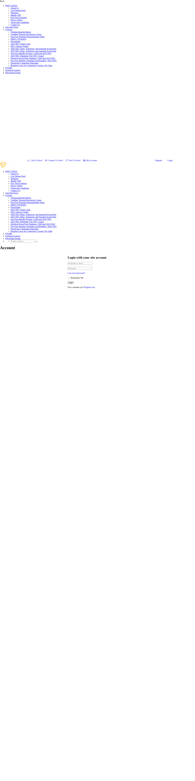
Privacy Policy (17, 20)
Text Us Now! (75, 160)
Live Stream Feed (18, 10)
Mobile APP (16, 15)
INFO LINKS (11, 6)
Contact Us (15, 25)
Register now (89, 287)
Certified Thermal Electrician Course (26, 34)
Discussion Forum (13, 73)
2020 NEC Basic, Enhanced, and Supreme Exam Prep (33, 49)
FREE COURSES (18, 39)
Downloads (15, 41)
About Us (15, 8)
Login (170, 160)
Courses (8, 29)
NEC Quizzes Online (20, 46)
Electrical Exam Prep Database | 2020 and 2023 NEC (33, 58)
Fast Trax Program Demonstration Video (28, 37)
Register (158, 160)
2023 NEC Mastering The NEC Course (27, 56)
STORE (8, 68)
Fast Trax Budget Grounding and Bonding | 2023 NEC (34, 61)
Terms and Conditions (20, 22)
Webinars (14, 13)
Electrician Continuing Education (24, 63)
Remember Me (76, 278)
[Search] (37, 241)
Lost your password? (76, 273)
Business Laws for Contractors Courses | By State (31, 65)
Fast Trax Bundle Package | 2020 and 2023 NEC (31, 53)
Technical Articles (12, 70)
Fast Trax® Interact (19, 17)
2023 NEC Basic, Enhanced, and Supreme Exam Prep (33, 51)
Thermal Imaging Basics (21, 32)
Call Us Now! (36, 160)
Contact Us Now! (55, 160)
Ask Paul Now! (11, 27)
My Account (91, 160)
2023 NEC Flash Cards (20, 44)
